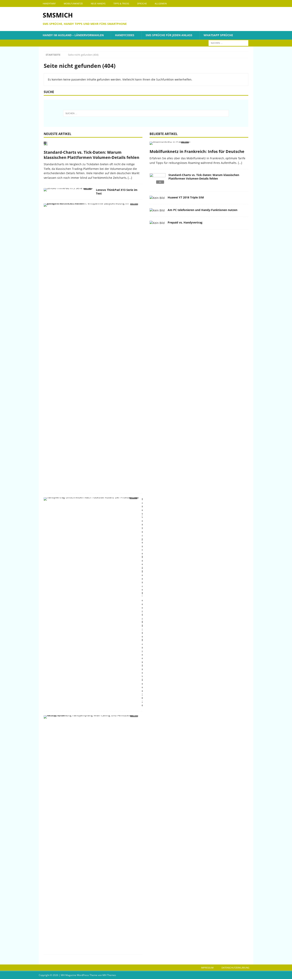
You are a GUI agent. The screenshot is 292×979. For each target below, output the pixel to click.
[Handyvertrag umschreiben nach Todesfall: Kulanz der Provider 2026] (91, 500)
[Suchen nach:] (228, 43)
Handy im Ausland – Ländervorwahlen (73, 35)
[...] (130, 178)
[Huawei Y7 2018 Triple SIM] (157, 198)
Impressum (207, 967)
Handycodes (124, 35)
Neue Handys (98, 3)
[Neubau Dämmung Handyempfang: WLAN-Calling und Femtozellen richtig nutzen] (91, 718)
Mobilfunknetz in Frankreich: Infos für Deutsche (197, 151)
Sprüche (142, 3)
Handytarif (49, 3)
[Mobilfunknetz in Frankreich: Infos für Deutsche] (199, 144)
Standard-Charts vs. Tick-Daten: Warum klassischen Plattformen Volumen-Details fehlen (91, 155)
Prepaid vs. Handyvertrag (185, 222)
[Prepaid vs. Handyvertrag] (157, 223)
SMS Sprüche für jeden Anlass (169, 35)
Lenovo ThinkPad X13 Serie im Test (116, 191)
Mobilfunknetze (73, 3)
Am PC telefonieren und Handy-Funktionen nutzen (202, 210)
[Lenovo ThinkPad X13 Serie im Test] (68, 190)
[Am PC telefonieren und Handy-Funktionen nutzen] (157, 210)
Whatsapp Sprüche (218, 35)
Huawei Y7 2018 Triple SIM (186, 197)
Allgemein (161, 3)
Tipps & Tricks (121, 3)
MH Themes (109, 975)
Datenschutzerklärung (235, 967)
